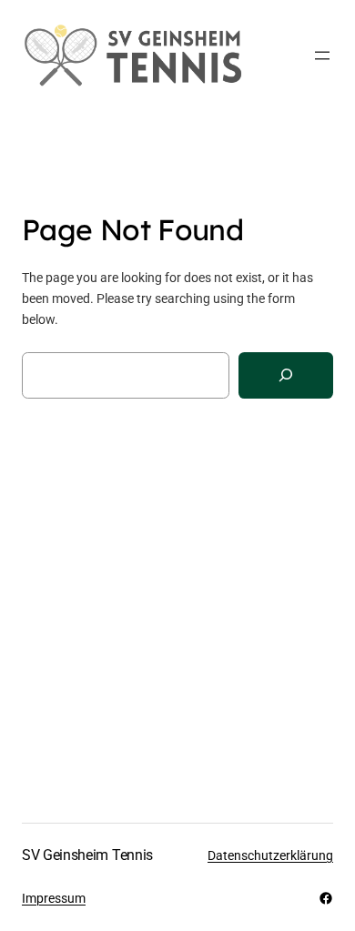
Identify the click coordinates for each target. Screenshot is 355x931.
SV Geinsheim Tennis (87, 855)
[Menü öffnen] (322, 55)
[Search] (285, 375)
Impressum (54, 898)
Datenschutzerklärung (270, 855)
